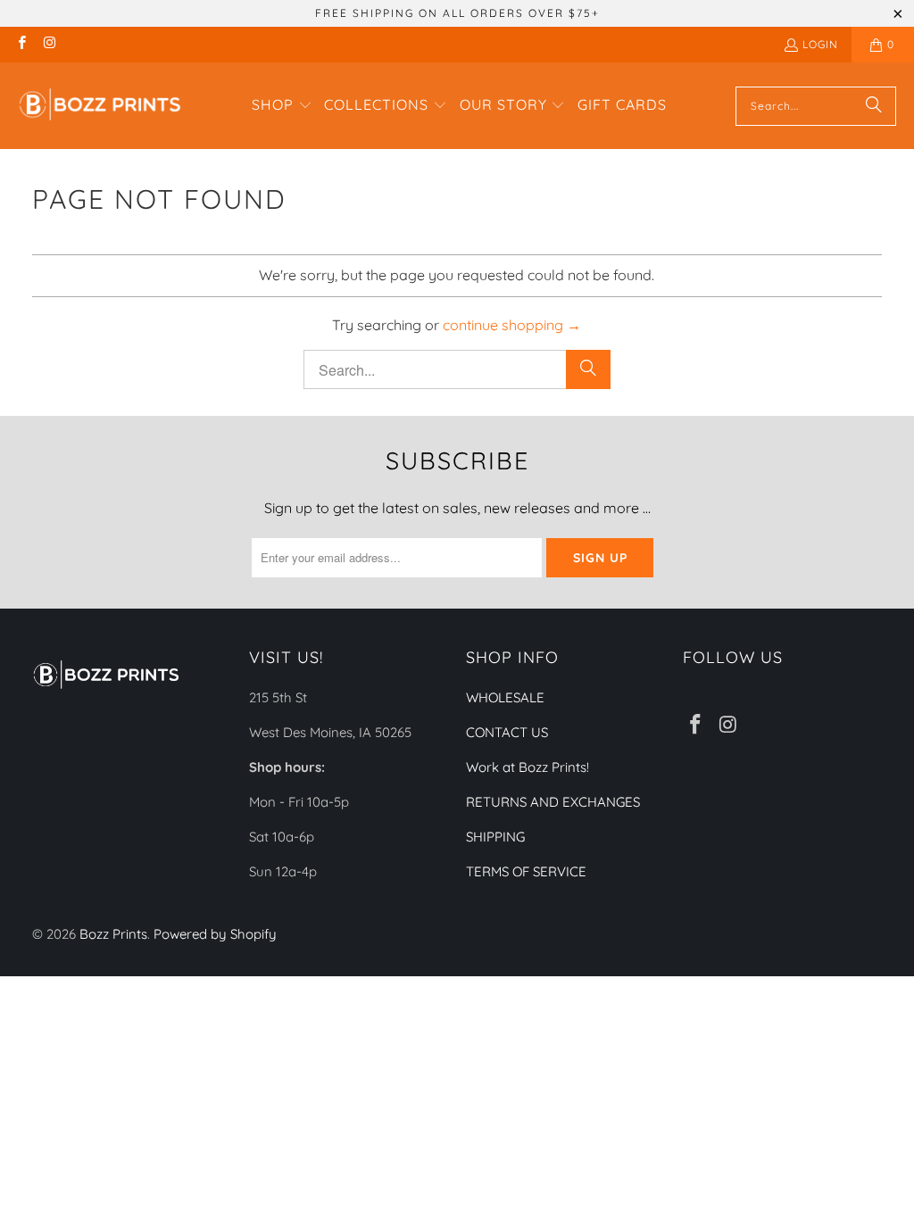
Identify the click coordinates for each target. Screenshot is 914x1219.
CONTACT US (507, 732)
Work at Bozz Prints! (527, 767)
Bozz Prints (113, 933)
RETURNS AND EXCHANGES (553, 801)
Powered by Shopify (215, 933)
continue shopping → (512, 325)
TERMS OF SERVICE (526, 871)
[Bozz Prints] (100, 105)
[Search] (874, 106)
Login (820, 44)
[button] (282, 106)
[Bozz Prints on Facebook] (21, 44)
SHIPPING (495, 836)
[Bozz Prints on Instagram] (48, 44)
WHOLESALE (505, 697)
